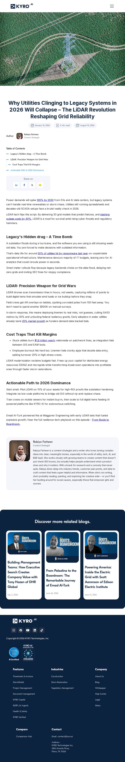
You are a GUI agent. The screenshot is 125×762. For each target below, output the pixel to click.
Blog (97, 682)
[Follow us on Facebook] (20, 630)
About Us (99, 676)
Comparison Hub (24, 736)
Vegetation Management (62, 688)
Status (97, 705)
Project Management (22, 688)
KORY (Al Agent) (20, 705)
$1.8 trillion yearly (45, 340)
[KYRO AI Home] (28, 621)
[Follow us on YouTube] (27, 630)
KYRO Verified (19, 717)
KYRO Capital (19, 699)
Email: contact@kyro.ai (62, 736)
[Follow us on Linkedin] (35, 630)
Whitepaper (100, 688)
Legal (97, 699)
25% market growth (33, 321)
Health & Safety (20, 711)
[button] (111, 6)
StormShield (18, 682)
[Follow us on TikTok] (42, 630)
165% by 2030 (45, 200)
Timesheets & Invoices (23, 676)
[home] (22, 6)
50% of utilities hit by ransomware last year (63, 253)
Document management (24, 694)
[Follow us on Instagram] (13, 630)
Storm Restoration (59, 682)
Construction (57, 676)
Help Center (100, 694)
